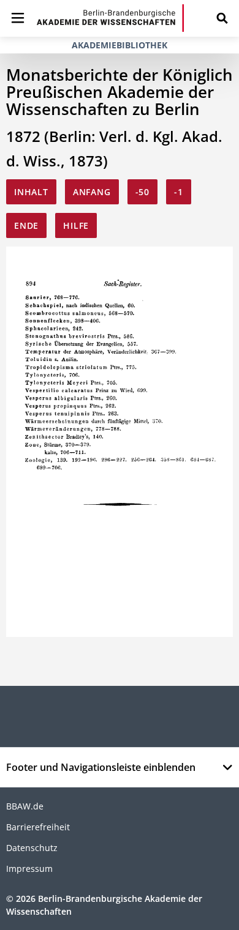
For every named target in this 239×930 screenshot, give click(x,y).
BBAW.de (25, 806)
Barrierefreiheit (38, 827)
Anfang (92, 192)
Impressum (29, 868)
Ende (26, 225)
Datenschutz (32, 848)
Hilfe (76, 225)
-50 (142, 192)
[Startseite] (110, 18)
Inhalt (31, 192)
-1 (178, 192)
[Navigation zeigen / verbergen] (18, 18)
